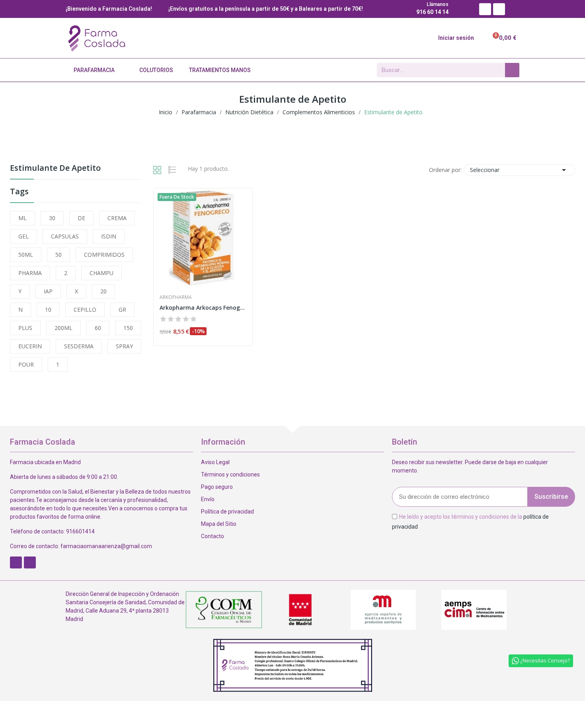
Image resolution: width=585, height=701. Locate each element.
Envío (207, 499)
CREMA (117, 218)
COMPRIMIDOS (104, 254)
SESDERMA (79, 346)
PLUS (25, 328)
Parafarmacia (94, 70)
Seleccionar (519, 170)
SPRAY (124, 346)
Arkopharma (176, 297)
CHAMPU (101, 273)
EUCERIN (30, 346)
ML (22, 218)
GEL (23, 236)
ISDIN (108, 236)
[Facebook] (485, 9)
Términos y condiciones (230, 474)
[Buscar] (512, 70)
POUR (26, 364)
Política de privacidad (227, 511)
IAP (48, 291)
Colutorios (156, 70)
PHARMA (30, 273)
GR (122, 309)
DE (81, 218)
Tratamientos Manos (220, 70)
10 (48, 309)
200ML (63, 328)
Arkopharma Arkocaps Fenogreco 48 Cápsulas (203, 307)
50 (58, 254)
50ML (25, 254)
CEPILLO (85, 309)
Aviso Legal (215, 462)
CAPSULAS (65, 236)
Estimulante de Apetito (55, 168)
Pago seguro (217, 487)
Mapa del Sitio (218, 524)
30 (52, 218)
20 (103, 291)
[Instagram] (499, 9)
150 (128, 328)
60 (98, 328)
